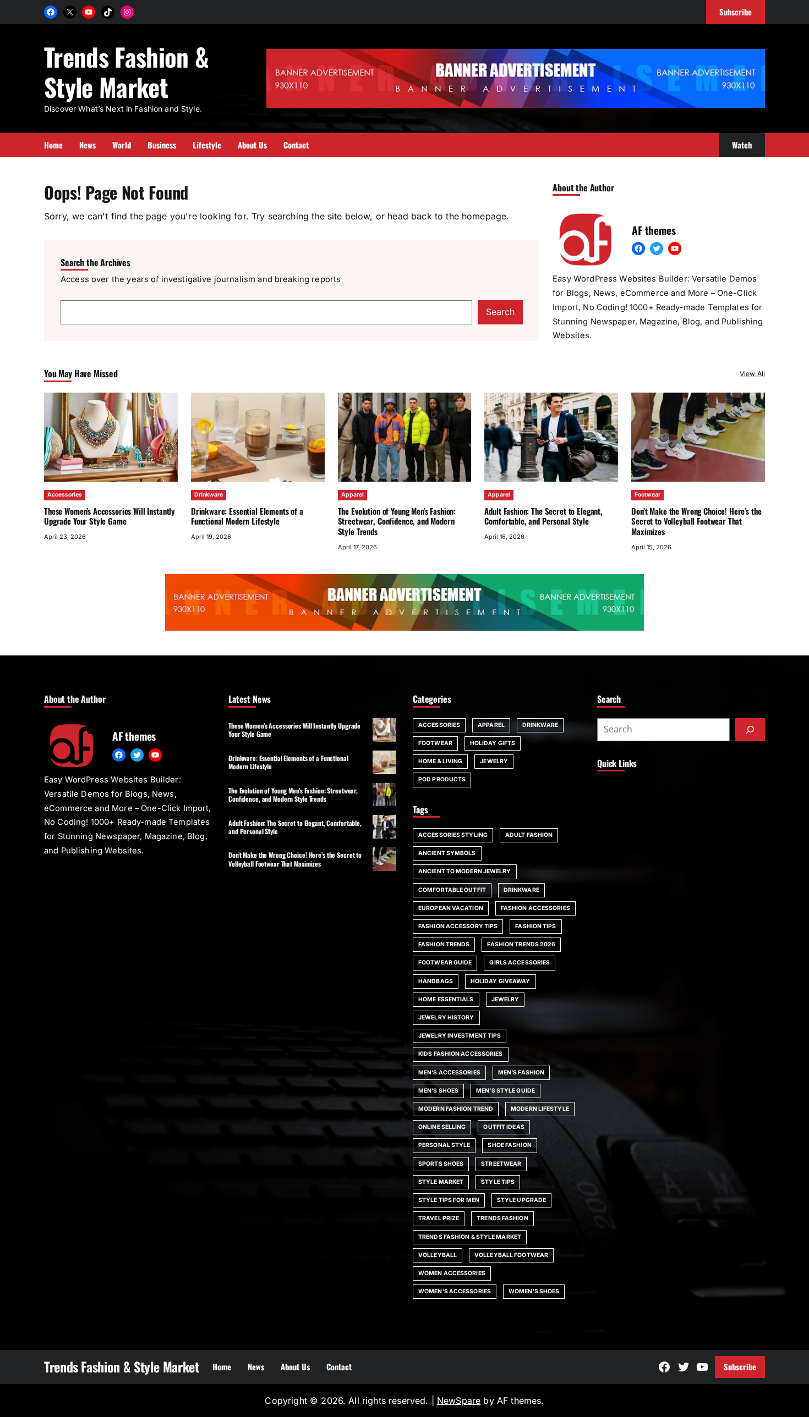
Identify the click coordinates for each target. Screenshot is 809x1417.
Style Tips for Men (448, 1200)
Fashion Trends (443, 944)
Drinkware (208, 494)
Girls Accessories (519, 962)
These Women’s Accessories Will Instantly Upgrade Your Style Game (109, 516)
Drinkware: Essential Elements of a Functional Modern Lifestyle (247, 516)
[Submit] (750, 729)
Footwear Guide (445, 962)
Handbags (435, 981)
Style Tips (498, 1182)
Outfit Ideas (503, 1127)
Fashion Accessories (535, 908)
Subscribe (740, 1366)
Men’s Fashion (521, 1072)
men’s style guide (505, 1090)
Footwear (647, 494)
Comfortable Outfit (452, 890)
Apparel (352, 494)
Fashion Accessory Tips (458, 926)
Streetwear (501, 1163)
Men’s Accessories (449, 1072)
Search (500, 311)
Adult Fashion (529, 835)
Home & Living (440, 761)
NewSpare (458, 1400)
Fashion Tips (535, 926)
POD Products (442, 779)
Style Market (440, 1182)
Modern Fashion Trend (455, 1108)
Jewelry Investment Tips (459, 1035)
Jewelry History (446, 1017)
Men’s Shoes (438, 1090)
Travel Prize (438, 1218)
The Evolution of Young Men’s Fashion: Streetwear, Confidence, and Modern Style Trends (397, 521)
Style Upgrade (521, 1200)
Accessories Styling (453, 835)
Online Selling (442, 1127)
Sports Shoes (440, 1163)
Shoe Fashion (509, 1145)
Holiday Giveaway (501, 981)
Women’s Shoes (534, 1291)
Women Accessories (451, 1273)
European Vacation (450, 908)
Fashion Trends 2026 (521, 944)
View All (752, 374)
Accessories (64, 494)
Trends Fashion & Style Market (126, 71)
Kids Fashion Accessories (460, 1053)
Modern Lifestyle (540, 1108)
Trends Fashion (502, 1218)
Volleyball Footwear (511, 1255)
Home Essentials (446, 999)
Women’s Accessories (454, 1291)
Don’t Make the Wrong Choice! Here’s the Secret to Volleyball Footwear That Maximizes (696, 521)
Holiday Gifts (492, 743)
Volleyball (437, 1255)
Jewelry (494, 761)
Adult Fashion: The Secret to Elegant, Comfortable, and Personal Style (543, 516)
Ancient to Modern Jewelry (464, 871)
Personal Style (444, 1145)
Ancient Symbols (447, 853)
